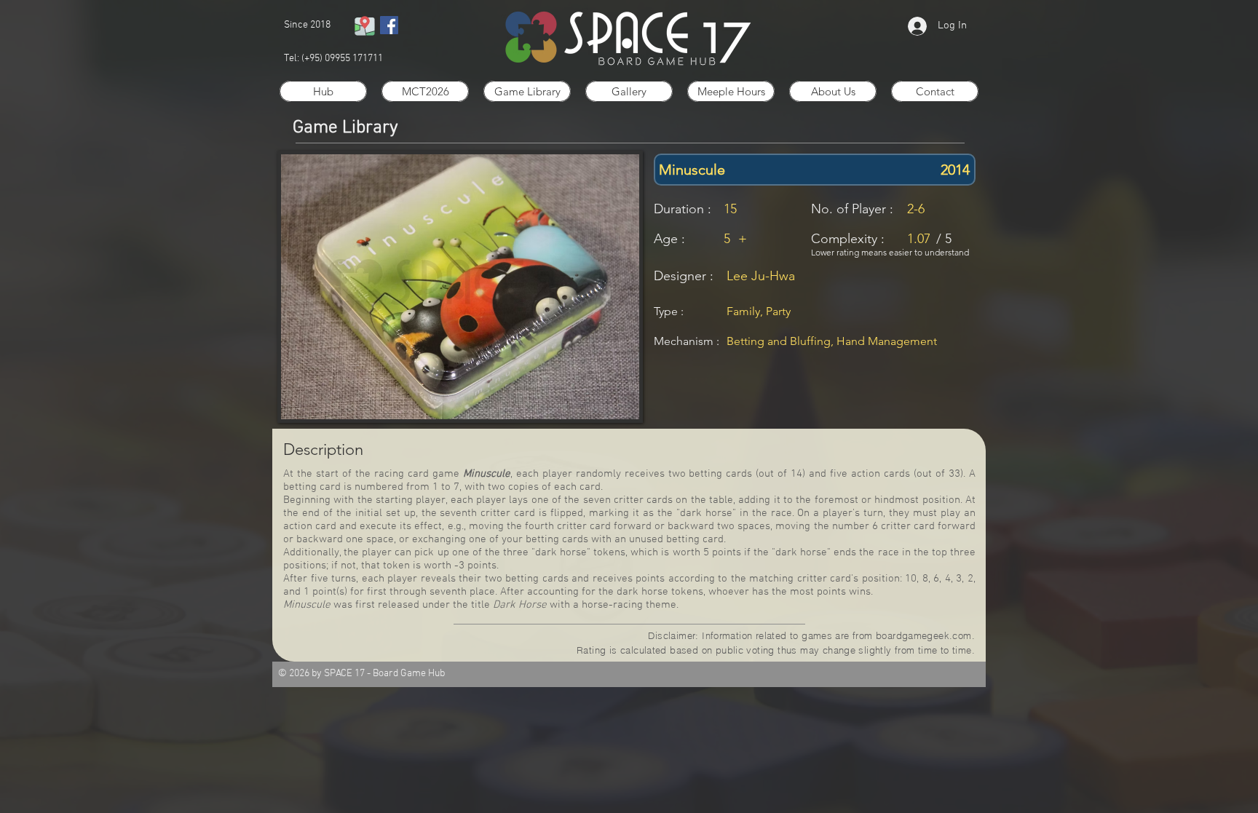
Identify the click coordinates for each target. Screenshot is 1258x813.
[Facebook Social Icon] (389, 25)
